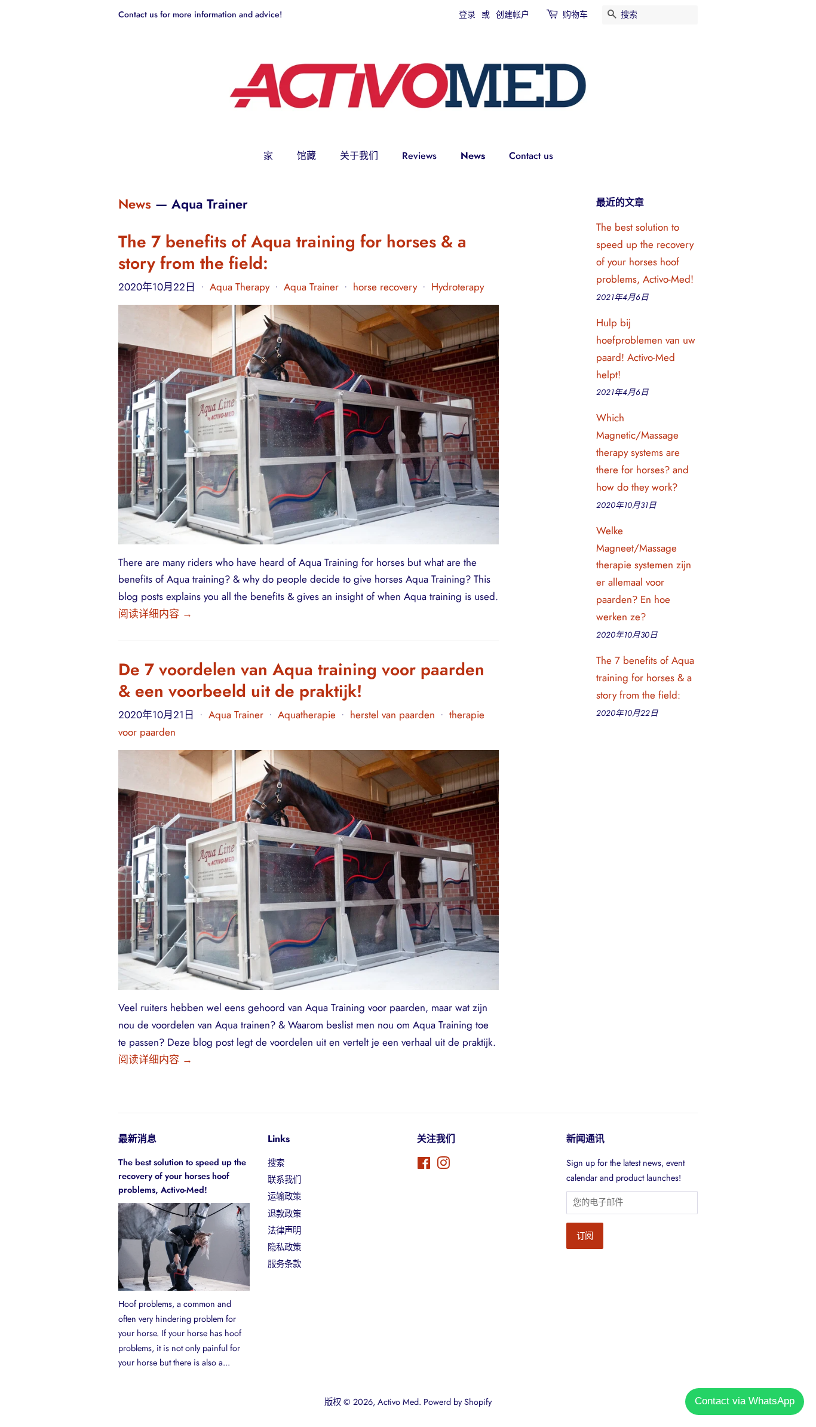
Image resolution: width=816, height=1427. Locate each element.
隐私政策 (284, 1247)
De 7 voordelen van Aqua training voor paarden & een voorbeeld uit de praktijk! (301, 680)
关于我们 (359, 156)
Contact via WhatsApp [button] (744, 1401)
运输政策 (284, 1196)
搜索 (276, 1163)
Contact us (531, 156)
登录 (467, 14)
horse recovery (385, 287)
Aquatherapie (307, 715)
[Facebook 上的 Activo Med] (424, 1165)
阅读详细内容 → (155, 614)
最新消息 (137, 1139)
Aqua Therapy (239, 287)
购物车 (575, 14)
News (473, 156)
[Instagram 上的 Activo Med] (443, 1165)
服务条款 (284, 1264)
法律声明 (284, 1230)
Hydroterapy (457, 287)
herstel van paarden (392, 715)
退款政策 (284, 1214)
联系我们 (284, 1180)
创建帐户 (512, 14)
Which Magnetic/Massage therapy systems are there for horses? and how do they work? (642, 452)
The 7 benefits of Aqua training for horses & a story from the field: (292, 252)
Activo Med (398, 1402)
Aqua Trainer (311, 287)
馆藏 (306, 156)
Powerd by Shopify (458, 1402)
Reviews (419, 156)
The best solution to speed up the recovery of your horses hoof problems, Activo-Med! (182, 1176)
